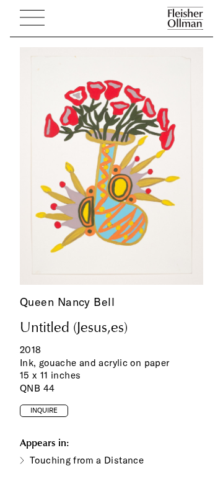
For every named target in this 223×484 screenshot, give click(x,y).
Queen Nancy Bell (67, 302)
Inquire (44, 410)
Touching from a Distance (87, 460)
